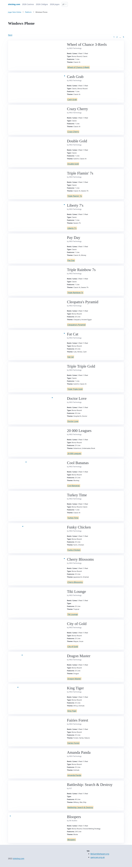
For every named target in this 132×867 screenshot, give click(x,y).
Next (10, 35)
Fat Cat (70, 357)
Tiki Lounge (72, 614)
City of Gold (72, 646)
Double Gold (73, 163)
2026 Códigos (42, 4)
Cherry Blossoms (75, 582)
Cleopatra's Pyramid (76, 324)
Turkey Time (72, 517)
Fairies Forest (73, 743)
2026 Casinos (28, 4)
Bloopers (71, 839)
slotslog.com (18, 858)
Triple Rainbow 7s (75, 292)
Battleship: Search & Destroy (80, 807)
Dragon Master (74, 678)
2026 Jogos (55, 4)
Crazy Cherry (73, 131)
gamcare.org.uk (97, 857)
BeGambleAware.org (99, 854)
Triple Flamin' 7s (74, 196)
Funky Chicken (73, 550)
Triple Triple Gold (75, 389)
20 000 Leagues (74, 453)
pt (63, 4)
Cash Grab (72, 99)
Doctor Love (72, 421)
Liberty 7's (71, 228)
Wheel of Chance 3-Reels (78, 67)
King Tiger (71, 710)
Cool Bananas (73, 485)
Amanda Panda (74, 775)
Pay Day (71, 260)
